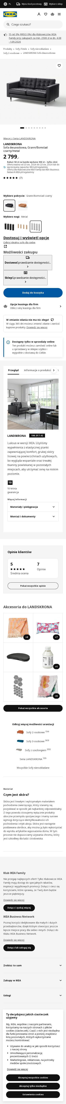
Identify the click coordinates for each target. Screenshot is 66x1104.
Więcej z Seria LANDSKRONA (19, 138)
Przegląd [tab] (13, 370)
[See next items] (54, 370)
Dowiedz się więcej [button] (36, 327)
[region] (33, 91)
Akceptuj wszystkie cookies (33, 1077)
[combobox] (32, 24)
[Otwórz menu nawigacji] (59, 14)
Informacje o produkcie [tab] (38, 370)
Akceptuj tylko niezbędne (33, 1086)
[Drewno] (22, 226)
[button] (15, 487)
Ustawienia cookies (33, 1094)
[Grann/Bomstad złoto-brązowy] (22, 205)
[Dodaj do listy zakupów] (59, 65)
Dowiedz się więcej (13, 900)
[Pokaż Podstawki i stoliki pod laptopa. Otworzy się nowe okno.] (18, 657)
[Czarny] (9, 226)
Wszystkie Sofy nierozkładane (33, 767)
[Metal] (36, 226)
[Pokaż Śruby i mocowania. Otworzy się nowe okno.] (18, 687)
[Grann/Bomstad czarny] (9, 205)
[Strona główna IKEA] (10, 14)
